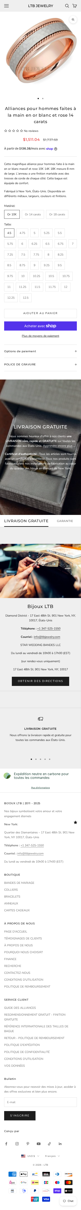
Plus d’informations (40, 787)
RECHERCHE (12, 966)
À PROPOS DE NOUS (18, 945)
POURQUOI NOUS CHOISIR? (23, 952)
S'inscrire (19, 1116)
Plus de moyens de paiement (40, 336)
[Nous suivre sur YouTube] (39, 1144)
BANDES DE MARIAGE (19, 883)
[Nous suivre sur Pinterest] (28, 1144)
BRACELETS (12, 897)
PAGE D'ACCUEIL (15, 932)
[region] (40, 734)
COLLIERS (11, 890)
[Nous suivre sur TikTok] (49, 1144)
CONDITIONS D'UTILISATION (23, 980)
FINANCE (10, 959)
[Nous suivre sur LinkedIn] (60, 1144)
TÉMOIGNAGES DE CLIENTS (23, 938)
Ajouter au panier (40, 313)
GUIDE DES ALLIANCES (20, 1008)
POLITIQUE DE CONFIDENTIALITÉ (27, 1052)
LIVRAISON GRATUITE (26, 521)
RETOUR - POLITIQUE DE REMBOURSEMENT (34, 1038)
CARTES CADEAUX (17, 910)
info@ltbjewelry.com (47, 637)
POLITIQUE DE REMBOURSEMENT (27, 987)
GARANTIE (65, 521)
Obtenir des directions (40, 681)
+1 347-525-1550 (48, 629)
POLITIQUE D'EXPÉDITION (22, 1045)
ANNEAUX (11, 903)
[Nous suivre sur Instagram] (17, 1144)
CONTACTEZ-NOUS (17, 973)
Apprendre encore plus (57, 446)
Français (50, 1156)
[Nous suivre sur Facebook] (6, 1144)
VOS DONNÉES (14, 1066)
